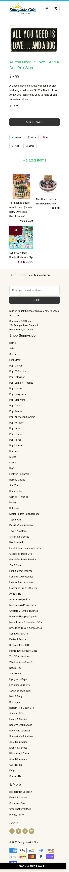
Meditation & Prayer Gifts (22, 605)
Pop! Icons (14, 428)
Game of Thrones (18, 496)
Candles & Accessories (21, 576)
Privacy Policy (16, 814)
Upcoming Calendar (19, 730)
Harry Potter (15, 491)
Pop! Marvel (15, 365)
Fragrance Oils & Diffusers (23, 588)
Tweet (18, 137)
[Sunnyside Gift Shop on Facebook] (12, 831)
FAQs (12, 770)
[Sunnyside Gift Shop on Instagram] (25, 831)
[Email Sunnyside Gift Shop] (31, 831)
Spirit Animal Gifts (18, 633)
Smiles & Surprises (19, 536)
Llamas (13, 462)
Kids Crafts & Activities (21, 525)
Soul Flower (15, 673)
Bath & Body (15, 696)
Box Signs (14, 702)
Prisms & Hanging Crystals (23, 616)
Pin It (48, 137)
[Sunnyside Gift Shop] (22, 11)
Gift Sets (14, 354)
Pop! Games (15, 411)
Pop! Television (17, 377)
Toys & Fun (15, 519)
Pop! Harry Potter (18, 394)
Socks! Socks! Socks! (20, 690)
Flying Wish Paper (18, 679)
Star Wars (14, 485)
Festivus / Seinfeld (19, 474)
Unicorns (14, 451)
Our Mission (15, 764)
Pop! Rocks (15, 439)
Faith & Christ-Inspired (20, 571)
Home (12, 342)
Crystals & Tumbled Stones (23, 611)
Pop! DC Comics (17, 371)
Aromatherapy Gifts (19, 599)
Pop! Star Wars (17, 400)
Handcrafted (16, 542)
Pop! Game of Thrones (21, 382)
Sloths (12, 457)
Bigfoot (13, 468)
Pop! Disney (15, 405)
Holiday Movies (17, 479)
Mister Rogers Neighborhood (24, 514)
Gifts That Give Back (20, 809)
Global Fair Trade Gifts (20, 553)
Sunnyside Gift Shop (28, 842)
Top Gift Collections (19, 656)
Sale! (12, 348)
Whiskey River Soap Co (21, 662)
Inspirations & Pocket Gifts (23, 650)
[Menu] (47, 8)
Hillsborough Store (19, 753)
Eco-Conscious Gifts (19, 685)
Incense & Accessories (21, 582)
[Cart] (56, 8)
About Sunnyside (18, 742)
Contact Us (15, 776)
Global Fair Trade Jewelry (22, 559)
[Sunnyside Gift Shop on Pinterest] (18, 831)
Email (31, 146)
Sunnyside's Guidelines (21, 736)
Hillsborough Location (20, 791)
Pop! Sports (15, 434)
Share (33, 137)
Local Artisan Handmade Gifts (25, 548)
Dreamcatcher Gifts (19, 645)
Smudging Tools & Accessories (25, 628)
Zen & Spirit (15, 565)
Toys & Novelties (18, 531)
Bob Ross (14, 508)
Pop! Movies (15, 388)
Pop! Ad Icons (16, 422)
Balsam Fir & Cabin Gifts (21, 707)
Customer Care (17, 803)
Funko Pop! (15, 360)
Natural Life (15, 668)
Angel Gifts (15, 593)
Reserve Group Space (20, 725)
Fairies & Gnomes (18, 639)
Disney (12, 502)
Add (17, 146)
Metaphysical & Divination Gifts (25, 622)
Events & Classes (18, 719)
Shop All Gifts (16, 713)
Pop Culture (15, 445)
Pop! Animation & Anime (22, 417)
